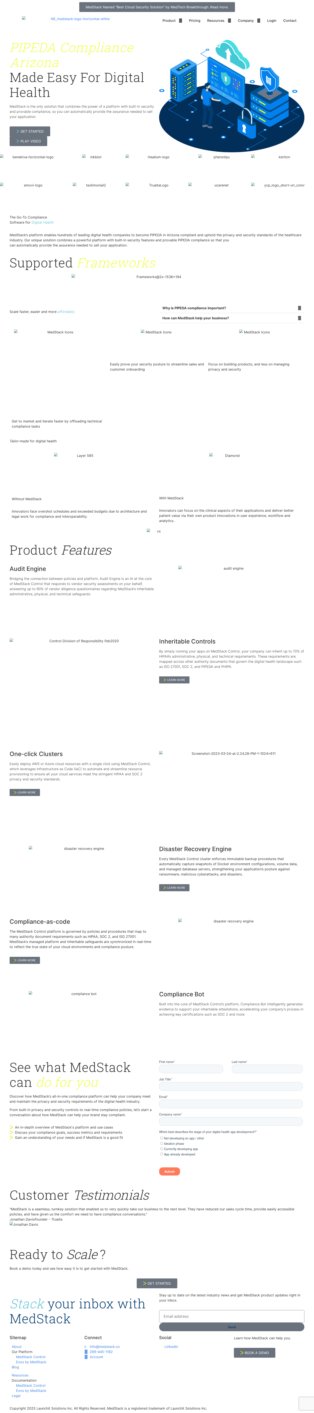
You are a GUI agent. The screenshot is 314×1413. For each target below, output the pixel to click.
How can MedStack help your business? (195, 318)
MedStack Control (30, 1357)
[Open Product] (180, 20)
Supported (82, 262)
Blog (15, 1367)
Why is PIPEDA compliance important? (194, 308)
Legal (16, 1396)
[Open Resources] (229, 20)
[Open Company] (258, 20)
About (17, 1346)
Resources (20, 1375)
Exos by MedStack (31, 1362)
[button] (231, 308)
